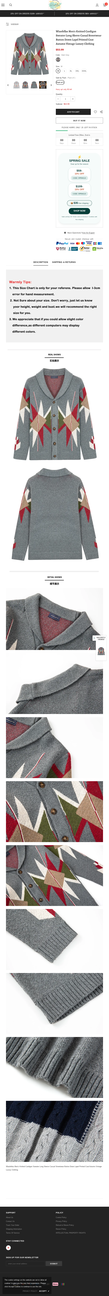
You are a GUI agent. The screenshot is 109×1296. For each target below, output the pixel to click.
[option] (27, 13)
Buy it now (79, 121)
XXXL (84, 71)
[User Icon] (97, 5)
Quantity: (59, 94)
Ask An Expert (88, 233)
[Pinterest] (8, 1247)
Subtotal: (59, 104)
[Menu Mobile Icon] (3, 5)
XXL (77, 71)
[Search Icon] (10, 5)
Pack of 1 (60, 82)
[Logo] (55, 5)
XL (71, 71)
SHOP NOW (79, 211)
